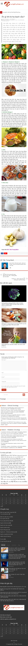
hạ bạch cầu (6, 460)
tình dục (23, 467)
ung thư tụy (14, 477)
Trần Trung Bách (6, 19)
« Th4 (1, 506)
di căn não (6, 457)
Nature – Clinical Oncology (10, 405)
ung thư (4, 470)
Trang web (4, 381)
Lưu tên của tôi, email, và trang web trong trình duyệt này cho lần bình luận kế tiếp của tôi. (13, 386)
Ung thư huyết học (4, 527)
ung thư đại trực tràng (7, 479)
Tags (19, 545)
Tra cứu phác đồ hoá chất (5, 520)
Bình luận (4, 359)
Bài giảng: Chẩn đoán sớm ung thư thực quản (11, 12)
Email (3, 377)
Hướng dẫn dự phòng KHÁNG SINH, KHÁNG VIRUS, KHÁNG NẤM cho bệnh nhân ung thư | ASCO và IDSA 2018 (13, 304)
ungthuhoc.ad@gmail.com (10, 619)
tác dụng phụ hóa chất (14, 467)
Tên (3, 372)
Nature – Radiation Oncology (11, 430)
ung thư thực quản (17, 474)
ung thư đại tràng (17, 479)
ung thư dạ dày (21, 470)
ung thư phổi (15, 472)
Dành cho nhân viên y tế (5, 516)
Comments (14, 545)
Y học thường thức (4, 514)
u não (9, 481)
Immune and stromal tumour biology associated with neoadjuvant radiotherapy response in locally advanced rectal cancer (13, 440)
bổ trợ (15, 455)
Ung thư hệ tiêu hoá (4, 523)
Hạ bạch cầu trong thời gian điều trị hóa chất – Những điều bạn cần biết (10, 275)
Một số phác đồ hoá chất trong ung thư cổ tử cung (15, 586)
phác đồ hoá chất (15, 464)
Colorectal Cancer (21, 455)
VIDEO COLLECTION (4, 536)
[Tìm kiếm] (24, 394)
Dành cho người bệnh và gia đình (7, 512)
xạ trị (13, 481)
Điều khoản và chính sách (6, 617)
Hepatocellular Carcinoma (8, 459)
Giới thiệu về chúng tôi (5, 615)
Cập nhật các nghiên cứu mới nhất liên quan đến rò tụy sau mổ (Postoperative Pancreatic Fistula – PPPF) (17, 549)
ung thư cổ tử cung (12, 470)
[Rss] (14, 642)
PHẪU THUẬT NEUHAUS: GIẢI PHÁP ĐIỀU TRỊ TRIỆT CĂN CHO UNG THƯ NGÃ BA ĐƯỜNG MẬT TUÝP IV (17, 563)
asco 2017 (9, 455)
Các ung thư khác (4, 518)
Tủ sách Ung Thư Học (5, 541)
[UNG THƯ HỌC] (14, 4)
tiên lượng (20, 465)
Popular (8, 545)
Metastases (11, 460)
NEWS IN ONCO (12, 462)
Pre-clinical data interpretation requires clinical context (12, 443)
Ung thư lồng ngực (4, 529)
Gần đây (3, 545)
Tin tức (1, 539)
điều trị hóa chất (20, 481)
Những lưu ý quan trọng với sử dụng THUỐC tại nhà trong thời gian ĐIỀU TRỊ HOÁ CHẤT (14, 324)
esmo (16, 457)
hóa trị (18, 459)
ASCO (3, 455)
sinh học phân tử (14, 465)
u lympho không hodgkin (19, 468)
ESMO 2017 (20, 457)
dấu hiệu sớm (12, 457)
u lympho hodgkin (9, 468)
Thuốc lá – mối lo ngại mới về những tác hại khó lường (18, 278)
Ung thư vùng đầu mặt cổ (5, 534)
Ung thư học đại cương (5, 525)
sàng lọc (6, 465)
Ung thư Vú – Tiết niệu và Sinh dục (7, 531)
